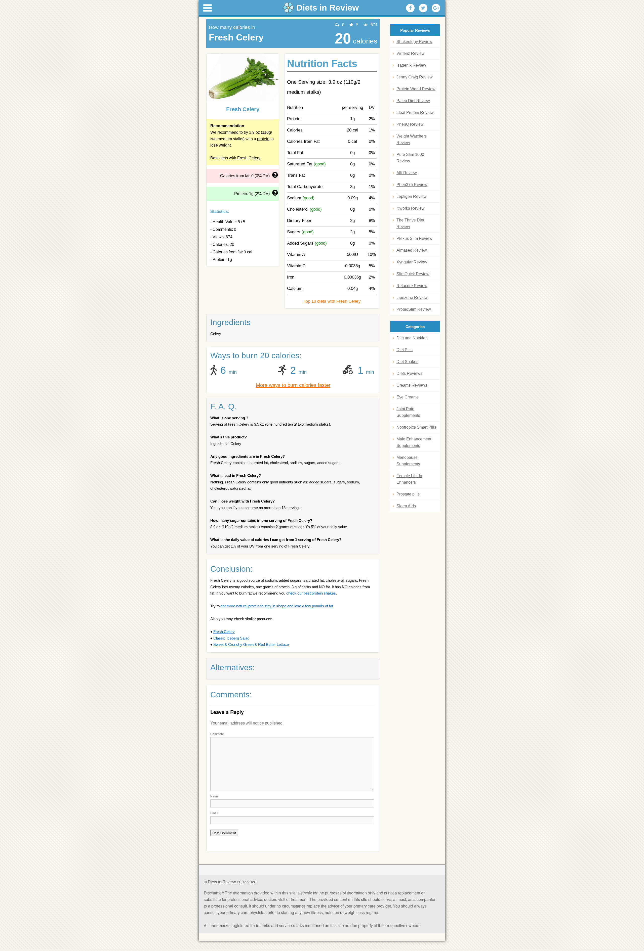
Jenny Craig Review (414, 77)
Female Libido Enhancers (409, 479)
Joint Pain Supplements (408, 412)
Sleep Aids (406, 506)
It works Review (410, 208)
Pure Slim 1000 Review (410, 157)
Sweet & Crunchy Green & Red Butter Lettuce (251, 644)
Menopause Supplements (408, 460)
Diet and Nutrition (412, 338)
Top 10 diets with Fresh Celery (332, 301)
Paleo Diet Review (413, 101)
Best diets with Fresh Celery (235, 158)
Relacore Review (411, 286)
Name (214, 796)
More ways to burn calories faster (293, 385)
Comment (217, 734)
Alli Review (406, 173)
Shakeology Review (414, 41)
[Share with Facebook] (410, 8)
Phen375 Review (411, 185)
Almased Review (411, 250)
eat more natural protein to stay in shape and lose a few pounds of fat (277, 606)
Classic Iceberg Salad (231, 638)
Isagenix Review (411, 65)
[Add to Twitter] (423, 8)
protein (263, 139)
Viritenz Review (410, 53)
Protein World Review (415, 89)
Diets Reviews (409, 373)
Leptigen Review (411, 196)
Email (214, 813)
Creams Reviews (411, 385)
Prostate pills (408, 494)
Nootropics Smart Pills (416, 427)
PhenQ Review (410, 124)
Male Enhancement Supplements (413, 442)
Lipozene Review (412, 297)
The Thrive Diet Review (410, 223)
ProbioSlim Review (413, 309)
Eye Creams (407, 397)
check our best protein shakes (311, 593)
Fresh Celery (224, 631)
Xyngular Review (411, 262)
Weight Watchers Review (411, 139)
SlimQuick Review (412, 274)
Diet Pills (404, 350)
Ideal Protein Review (415, 112)
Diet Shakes (407, 361)
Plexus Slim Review (414, 238)
